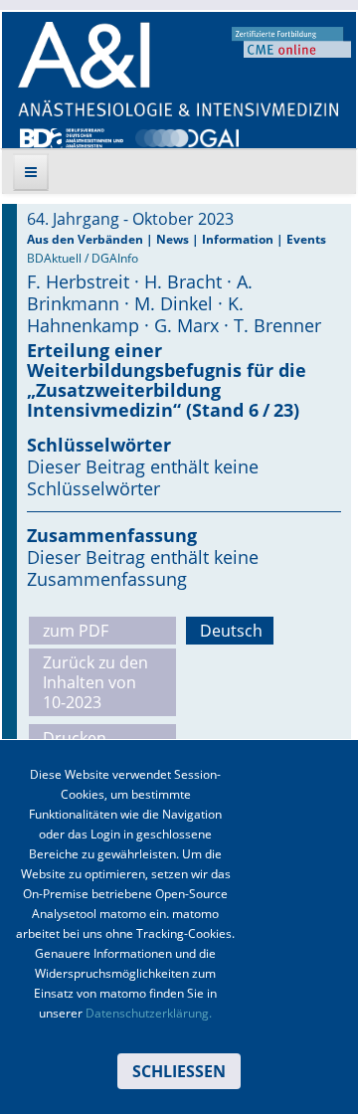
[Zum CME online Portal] (291, 41)
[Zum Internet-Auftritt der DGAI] (187, 136)
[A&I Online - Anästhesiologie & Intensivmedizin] (178, 69)
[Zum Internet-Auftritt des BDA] (71, 136)
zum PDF (75, 631)
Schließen (179, 1071)
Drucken (74, 738)
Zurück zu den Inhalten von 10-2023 (95, 682)
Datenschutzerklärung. (149, 1013)
